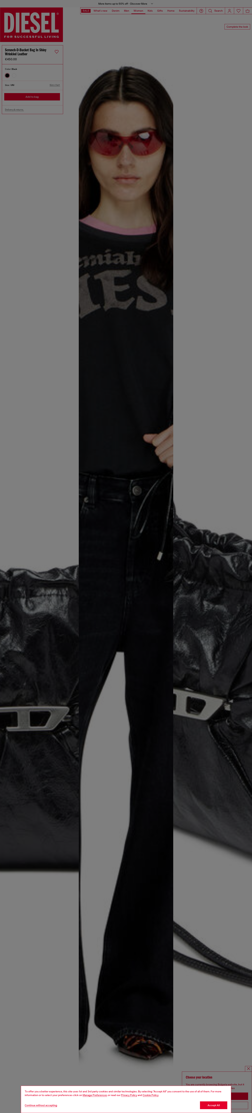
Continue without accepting (41, 1105)
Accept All (214, 1105)
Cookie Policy (150, 1095)
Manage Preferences (95, 1095)
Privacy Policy (129, 1095)
